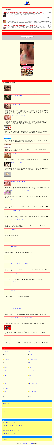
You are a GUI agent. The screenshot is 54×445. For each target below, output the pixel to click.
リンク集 (30, 362)
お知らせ (4, 408)
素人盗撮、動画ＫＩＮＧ (15, 229)
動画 (29, 351)
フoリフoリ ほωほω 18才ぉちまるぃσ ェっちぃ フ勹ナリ (19, 263)
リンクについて (5, 416)
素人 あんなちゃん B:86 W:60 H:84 (16, 153)
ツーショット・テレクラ (32, 370)
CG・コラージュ (6, 378)
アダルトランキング (32, 378)
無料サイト (5, 354)
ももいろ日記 (13, 290)
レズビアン (5, 370)
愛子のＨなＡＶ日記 (14, 273)
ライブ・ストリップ (32, 354)
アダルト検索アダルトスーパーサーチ (9, 422)
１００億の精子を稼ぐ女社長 (15, 104)
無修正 (5, 391)
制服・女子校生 (6, 359)
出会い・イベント (6, 396)
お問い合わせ (5, 439)
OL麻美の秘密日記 (14, 246)
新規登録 (4, 411)
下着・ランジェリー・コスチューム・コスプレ (36, 383)
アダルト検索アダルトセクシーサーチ (9, 433)
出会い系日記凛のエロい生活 (15, 210)
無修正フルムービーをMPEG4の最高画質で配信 (18, 115)
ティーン (5, 362)
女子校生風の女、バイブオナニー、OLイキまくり (18, 181)
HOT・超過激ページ (7, 388)
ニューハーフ (6, 375)
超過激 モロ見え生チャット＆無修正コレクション (18, 162)
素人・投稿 (5, 367)
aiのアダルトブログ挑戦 (14, 281)
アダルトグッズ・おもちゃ (33, 380)
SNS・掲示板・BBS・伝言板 (33, 359)
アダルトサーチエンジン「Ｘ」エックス (28, 443)
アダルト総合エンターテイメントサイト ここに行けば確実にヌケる (21, 190)
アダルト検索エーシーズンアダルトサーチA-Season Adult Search (12, 425)
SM (4, 380)
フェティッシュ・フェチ (7, 383)
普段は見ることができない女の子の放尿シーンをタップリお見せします (22, 317)
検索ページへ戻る (6, 403)
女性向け (30, 375)
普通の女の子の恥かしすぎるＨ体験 (16, 237)
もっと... (20, 113)
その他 (30, 396)
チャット (30, 367)
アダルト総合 (6, 351)
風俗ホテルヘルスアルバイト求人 (16, 199)
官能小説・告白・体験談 (32, 391)
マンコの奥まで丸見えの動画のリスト (17, 308)
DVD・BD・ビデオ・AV (32, 388)
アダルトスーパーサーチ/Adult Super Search (17, 336)
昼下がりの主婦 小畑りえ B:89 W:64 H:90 (17, 95)
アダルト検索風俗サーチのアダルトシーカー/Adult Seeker (12, 430)
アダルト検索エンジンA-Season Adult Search (17, 325)
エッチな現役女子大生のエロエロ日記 (17, 219)
